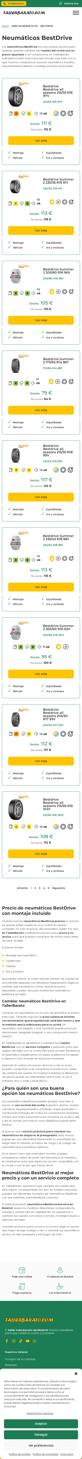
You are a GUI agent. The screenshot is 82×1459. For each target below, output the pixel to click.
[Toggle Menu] (76, 13)
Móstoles (11, 1365)
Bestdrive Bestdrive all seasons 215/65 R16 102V (58, 804)
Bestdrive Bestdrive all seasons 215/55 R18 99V (58, 450)
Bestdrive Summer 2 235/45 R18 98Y (58, 537)
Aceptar (41, 1424)
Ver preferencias (41, 1445)
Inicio (5, 26)
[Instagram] (14, 1341)
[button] (76, 1374)
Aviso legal (66, 1454)
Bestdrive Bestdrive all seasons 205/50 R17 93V (55, 714)
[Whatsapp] (34, 1341)
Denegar (41, 1434)
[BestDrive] (23, 84)
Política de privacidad (45, 1454)
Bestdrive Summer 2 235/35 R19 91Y (58, 180)
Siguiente (58, 888)
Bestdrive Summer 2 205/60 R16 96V (58, 270)
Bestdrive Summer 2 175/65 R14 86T (58, 360)
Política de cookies (20, 1454)
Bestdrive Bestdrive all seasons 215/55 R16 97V (58, 91)
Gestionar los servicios (40, 1413)
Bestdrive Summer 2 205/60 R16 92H (58, 627)
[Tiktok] (20, 1341)
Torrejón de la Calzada (20, 1359)
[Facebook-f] (7, 1341)
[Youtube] (27, 1341)
